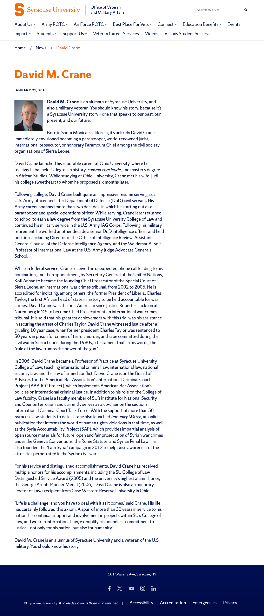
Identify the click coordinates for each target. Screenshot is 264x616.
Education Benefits (200, 24)
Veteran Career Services (116, 34)
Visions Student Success (187, 34)
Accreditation (173, 603)
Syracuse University (42, 603)
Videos (151, 34)
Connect (166, 24)
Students (45, 34)
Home (20, 48)
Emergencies (204, 603)
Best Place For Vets (131, 24)
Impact (21, 34)
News (41, 48)
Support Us (73, 34)
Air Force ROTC (89, 24)
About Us (23, 24)
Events (233, 24)
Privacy (230, 603)
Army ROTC (53, 24)
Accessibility (141, 603)
